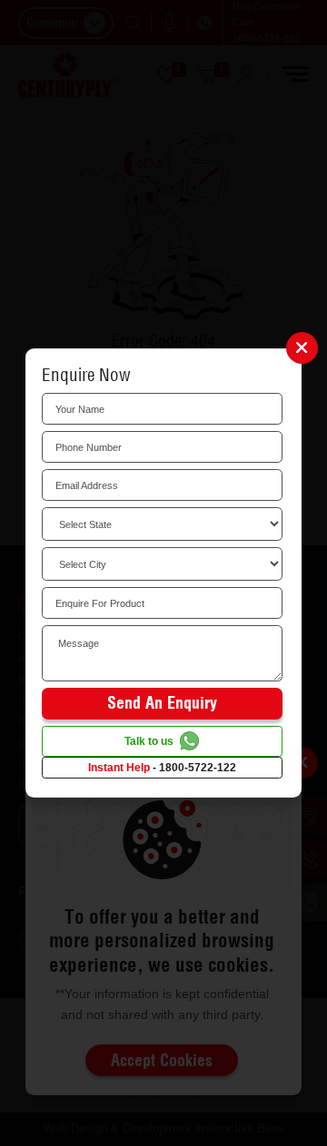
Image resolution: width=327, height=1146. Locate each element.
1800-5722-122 (197, 767)
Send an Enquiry (162, 702)
